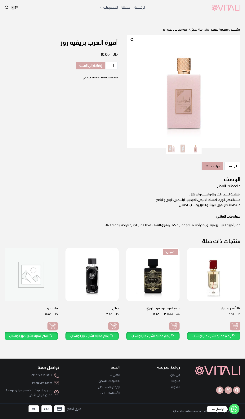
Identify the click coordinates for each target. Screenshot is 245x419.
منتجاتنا (126, 7)
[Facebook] (236, 390)
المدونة (175, 387)
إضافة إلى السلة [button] (235, 326)
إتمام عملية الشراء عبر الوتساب (212, 336)
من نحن (175, 374)
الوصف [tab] (232, 166)
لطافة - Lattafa (98, 77)
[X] (228, 390)
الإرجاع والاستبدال (109, 387)
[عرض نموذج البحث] (7, 8)
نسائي (86, 77)
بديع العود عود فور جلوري (163, 308)
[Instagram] (219, 390)
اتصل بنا (115, 374)
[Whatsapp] (234, 409)
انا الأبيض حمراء (230, 308)
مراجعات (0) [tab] (212, 166)
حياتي (115, 308)
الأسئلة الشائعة (110, 393)
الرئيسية (139, 7)
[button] (132, 39)
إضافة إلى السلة (90, 66)
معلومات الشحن (109, 380)
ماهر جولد (51, 308)
